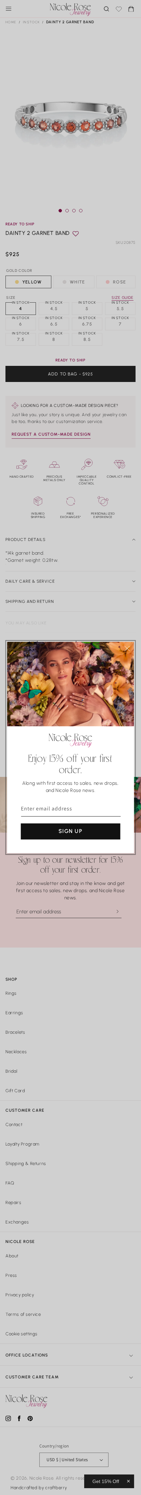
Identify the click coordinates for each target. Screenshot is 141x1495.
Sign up (70, 831)
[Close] (127, 648)
